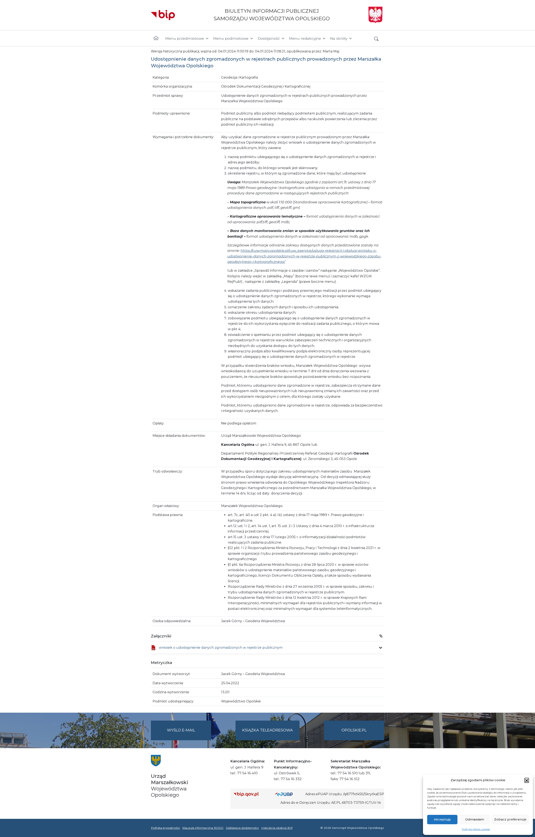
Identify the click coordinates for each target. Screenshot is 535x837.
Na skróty (338, 38)
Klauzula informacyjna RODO (202, 827)
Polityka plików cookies (476, 829)
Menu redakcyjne (305, 38)
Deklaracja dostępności (242, 827)
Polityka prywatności (165, 827)
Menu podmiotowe (230, 38)
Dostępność (269, 38)
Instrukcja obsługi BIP (277, 827)
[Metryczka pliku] (380, 648)
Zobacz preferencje (510, 819)
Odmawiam (474, 819)
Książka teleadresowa (267, 730)
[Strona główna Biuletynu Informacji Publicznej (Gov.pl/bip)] (251, 794)
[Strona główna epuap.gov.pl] (289, 794)
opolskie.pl (354, 730)
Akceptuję (442, 819)
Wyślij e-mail (189, 734)
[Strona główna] (156, 38)
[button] (527, 780)
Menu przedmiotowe (184, 38)
